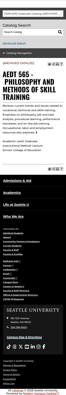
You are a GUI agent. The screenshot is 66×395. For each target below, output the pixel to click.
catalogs (17, 390)
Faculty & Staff (11, 250)
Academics (12, 192)
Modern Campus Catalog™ (41, 393)
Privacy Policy (10, 370)
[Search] (59, 32)
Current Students (12, 246)
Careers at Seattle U (13, 286)
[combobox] (33, 13)
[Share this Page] (53, 64)
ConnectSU (9, 278)
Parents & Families (13, 254)
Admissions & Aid (17, 180)
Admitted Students (13, 233)
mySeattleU (9, 269)
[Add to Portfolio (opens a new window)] (49, 64)
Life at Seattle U (16, 204)
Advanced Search (14, 43)
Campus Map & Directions (24, 337)
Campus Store (10, 282)
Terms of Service (11, 374)
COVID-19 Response (13, 299)
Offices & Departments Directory (20, 295)
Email (6, 274)
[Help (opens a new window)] (61, 64)
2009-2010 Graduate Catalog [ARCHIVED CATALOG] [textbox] (33, 13)
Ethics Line (8, 383)
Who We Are (13, 216)
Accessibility (9, 379)
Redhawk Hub (10, 261)
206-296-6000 (19, 327)
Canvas (7, 265)
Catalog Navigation (19, 53)
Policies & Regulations (14, 365)
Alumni (7, 237)
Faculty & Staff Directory (16, 290)
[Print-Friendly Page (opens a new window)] (57, 64)
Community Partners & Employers (21, 241)
